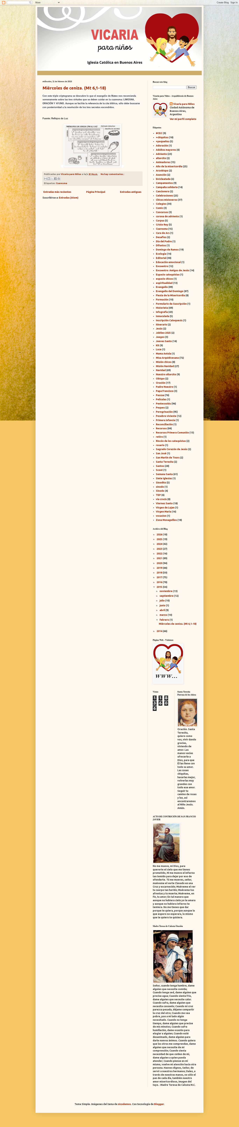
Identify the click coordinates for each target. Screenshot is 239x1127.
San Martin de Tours (168, 457)
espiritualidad (164, 283)
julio (162, 600)
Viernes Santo (164, 503)
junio (163, 605)
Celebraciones (164, 195)
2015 (160, 587)
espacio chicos (164, 278)
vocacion (161, 515)
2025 (160, 539)
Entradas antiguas (130, 192)
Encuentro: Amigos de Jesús (172, 270)
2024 (160, 544)
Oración (160, 382)
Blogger (159, 1104)
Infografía (162, 312)
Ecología (161, 253)
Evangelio (162, 287)
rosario (160, 445)
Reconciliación (164, 424)
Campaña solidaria (167, 187)
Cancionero (162, 191)
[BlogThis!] (49, 178)
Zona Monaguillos (166, 520)
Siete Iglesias (164, 478)
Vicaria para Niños (184, 104)
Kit (157, 345)
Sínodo (160, 490)
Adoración (162, 145)
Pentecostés (163, 403)
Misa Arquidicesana (167, 357)
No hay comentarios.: (112, 174)
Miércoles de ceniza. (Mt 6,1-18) (74, 88)
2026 (160, 534)
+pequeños (162, 141)
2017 (160, 577)
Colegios (161, 203)
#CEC (159, 133)
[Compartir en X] (52, 178)
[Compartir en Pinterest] (59, 178)
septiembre (167, 595)
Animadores (163, 162)
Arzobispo (162, 170)
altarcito (161, 158)
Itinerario (161, 324)
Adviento (161, 154)
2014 (160, 631)
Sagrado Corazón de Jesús (171, 449)
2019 (160, 567)
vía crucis (161, 499)
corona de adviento (167, 216)
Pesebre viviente (166, 416)
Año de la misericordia (169, 166)
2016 (160, 582)
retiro (159, 436)
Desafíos (161, 237)
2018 (160, 572)
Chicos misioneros (166, 199)
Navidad (161, 370)
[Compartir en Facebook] (55, 178)
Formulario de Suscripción (171, 303)
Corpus (160, 220)
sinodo (160, 486)
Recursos (161, 428)
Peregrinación (164, 411)
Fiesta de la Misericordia (170, 295)
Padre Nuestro (164, 386)
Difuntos (161, 245)
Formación (162, 299)
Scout (159, 470)
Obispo (160, 378)
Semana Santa (164, 474)
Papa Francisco (165, 391)
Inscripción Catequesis (169, 320)
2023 (160, 548)
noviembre (166, 591)
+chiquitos (162, 137)
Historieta (162, 307)
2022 (160, 553)
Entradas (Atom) (68, 197)
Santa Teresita (164, 461)
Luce (158, 349)
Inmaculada (162, 316)
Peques (160, 407)
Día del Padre (164, 241)
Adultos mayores (166, 149)
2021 (160, 558)
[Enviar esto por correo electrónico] (45, 178)
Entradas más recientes (57, 192)
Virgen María (163, 511)
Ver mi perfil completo (183, 119)
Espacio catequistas (168, 274)
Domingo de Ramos (167, 249)
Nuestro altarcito (166, 374)
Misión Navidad (165, 366)
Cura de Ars (163, 233)
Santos (160, 466)
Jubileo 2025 (163, 332)
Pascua (160, 395)
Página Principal (95, 192)
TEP (158, 495)
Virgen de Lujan (165, 507)
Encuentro (162, 266)
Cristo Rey (162, 224)
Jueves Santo (164, 341)
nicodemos (124, 1104)
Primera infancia (165, 420)
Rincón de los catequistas (171, 441)
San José (161, 453)
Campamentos (164, 183)
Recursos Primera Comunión (172, 432)
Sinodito (161, 482)
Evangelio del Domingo (169, 291)
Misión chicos (163, 362)
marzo (164, 614)
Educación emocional (168, 262)
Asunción (161, 174)
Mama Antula (163, 353)
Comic (159, 208)
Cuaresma (61, 183)
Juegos (160, 337)
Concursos (162, 212)
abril (163, 610)
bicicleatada (163, 179)
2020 (160, 563)
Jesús (159, 328)
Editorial (161, 258)
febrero (165, 619)
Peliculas (161, 399)
